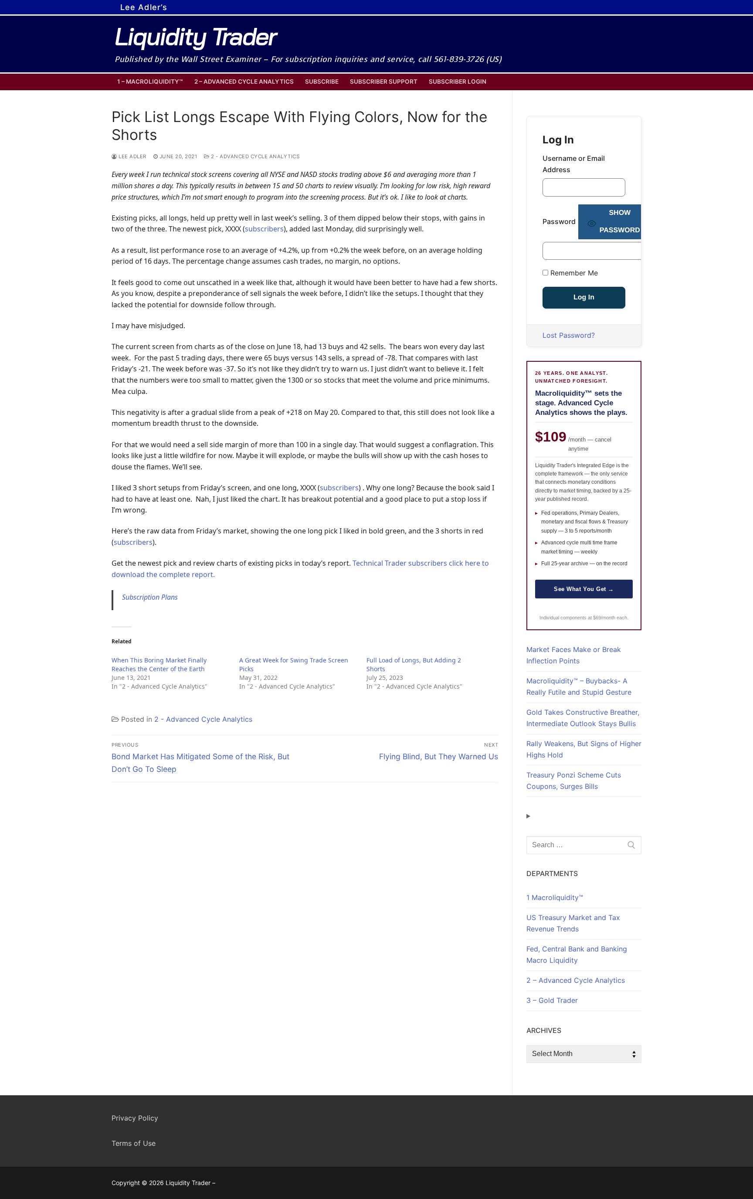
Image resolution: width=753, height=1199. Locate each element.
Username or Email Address (574, 164)
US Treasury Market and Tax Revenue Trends (573, 923)
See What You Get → (584, 589)
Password (559, 221)
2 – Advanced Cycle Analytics (575, 980)
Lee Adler (131, 156)
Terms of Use (134, 1143)
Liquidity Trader (195, 36)
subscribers (264, 229)
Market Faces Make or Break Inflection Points (573, 655)
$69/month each (610, 617)
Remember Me (573, 272)
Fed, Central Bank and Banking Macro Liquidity (576, 954)
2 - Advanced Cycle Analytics (254, 156)
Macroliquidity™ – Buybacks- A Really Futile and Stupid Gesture (578, 686)
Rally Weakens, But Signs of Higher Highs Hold (583, 749)
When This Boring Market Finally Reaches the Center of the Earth (159, 664)
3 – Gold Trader (552, 1000)
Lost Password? (569, 335)
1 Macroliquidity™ (554, 897)
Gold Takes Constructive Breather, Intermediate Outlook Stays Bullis (582, 718)
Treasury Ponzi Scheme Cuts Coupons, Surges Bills (573, 781)
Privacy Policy (135, 1118)
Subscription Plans (150, 597)
